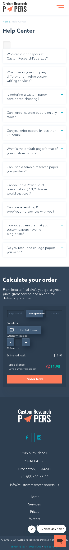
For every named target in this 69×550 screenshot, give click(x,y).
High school (15, 313)
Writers (34, 519)
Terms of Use (34, 546)
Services (34, 504)
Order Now (34, 379)
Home (6, 21)
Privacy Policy (18, 546)
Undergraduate (35, 313)
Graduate (53, 313)
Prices (34, 511)
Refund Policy (51, 546)
